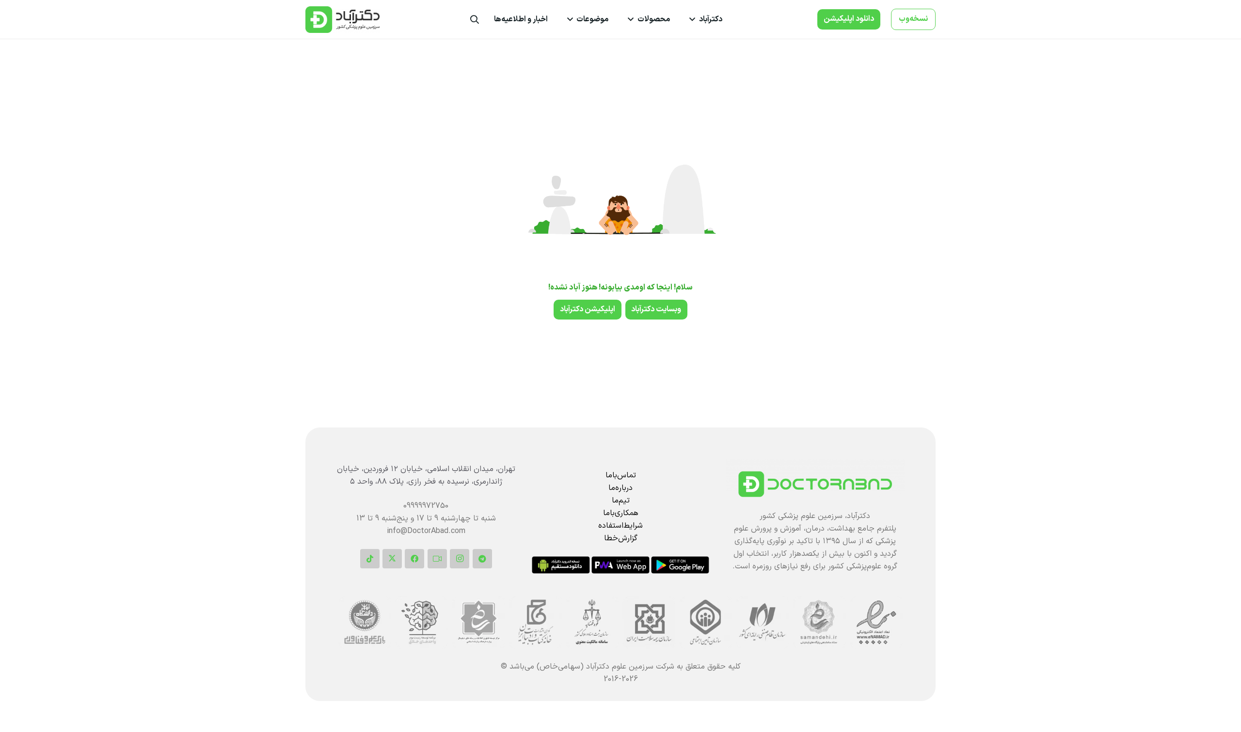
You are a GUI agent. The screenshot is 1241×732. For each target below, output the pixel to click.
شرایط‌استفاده (620, 526)
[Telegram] (482, 558)
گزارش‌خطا (620, 538)
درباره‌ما (620, 488)
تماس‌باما (620, 475)
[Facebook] (414, 558)
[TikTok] (370, 558)
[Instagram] (459, 558)
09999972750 (425, 506)
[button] (694, 19)
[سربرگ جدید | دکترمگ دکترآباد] (342, 19)
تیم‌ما (621, 500)
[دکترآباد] (815, 484)
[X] (392, 558)
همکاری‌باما (620, 513)
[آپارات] (437, 558)
